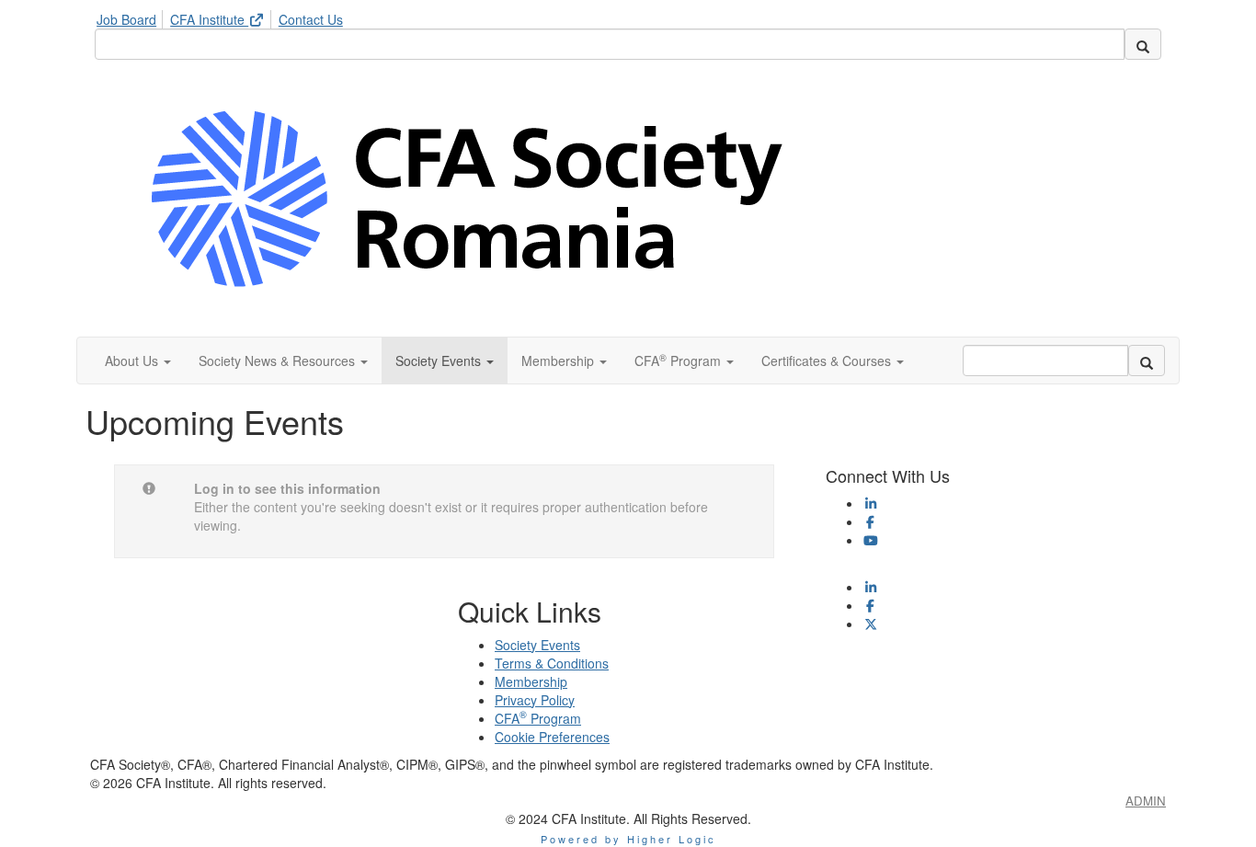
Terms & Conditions (552, 663)
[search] (1143, 44)
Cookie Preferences (552, 736)
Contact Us (311, 19)
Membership (531, 681)
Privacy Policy (535, 700)
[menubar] (224, 17)
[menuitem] (131, 17)
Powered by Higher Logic (628, 838)
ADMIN (1145, 800)
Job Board (126, 19)
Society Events (537, 644)
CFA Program (538, 718)
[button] (138, 360)
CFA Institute (209, 19)
